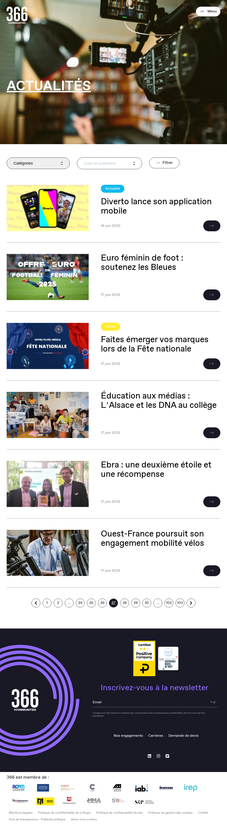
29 (136, 603)
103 (180, 603)
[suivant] (191, 603)
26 (102, 603)
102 (169, 603)
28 (125, 603)
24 (80, 603)
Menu (212, 11)
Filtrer (167, 162)
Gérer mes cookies (84, 819)
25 (91, 603)
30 (147, 603)
